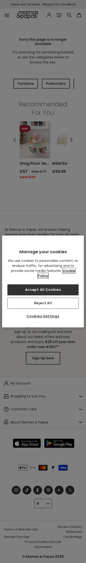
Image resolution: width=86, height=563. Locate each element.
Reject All (43, 303)
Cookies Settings (43, 316)
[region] (43, 281)
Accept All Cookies (43, 289)
